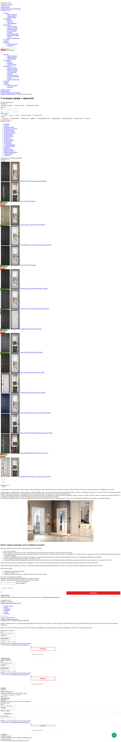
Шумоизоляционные (10, 152)
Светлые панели (9, 146)
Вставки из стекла (9, 133)
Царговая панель (9, 150)
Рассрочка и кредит (12, 33)
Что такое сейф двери (13, 38)
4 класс (17, 115)
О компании (7, 19)
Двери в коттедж (12, 16)
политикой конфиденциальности (50, 597)
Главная (3, 94)
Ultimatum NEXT (67, 118)
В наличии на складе (10, 128)
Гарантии (10, 32)
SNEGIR (6, 124)
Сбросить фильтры (6, 120)
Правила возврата (12, 29)
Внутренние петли (9, 131)
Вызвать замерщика (15, 8)
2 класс (5, 115)
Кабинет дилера (16, 603)
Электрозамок (8, 153)
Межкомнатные (11, 17)
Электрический (37, 115)
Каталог (6, 13)
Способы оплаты (12, 26)
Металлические (9, 140)
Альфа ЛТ (5, 118)
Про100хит (8, 142)
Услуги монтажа (11, 30)
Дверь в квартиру (8, 105)
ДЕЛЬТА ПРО (15, 118)
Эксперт (87, 118)
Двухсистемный (26, 115)
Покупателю (7, 25)
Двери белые (8, 134)
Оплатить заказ (5, 698)
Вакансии (10, 22)
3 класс (11, 115)
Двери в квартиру (12, 14)
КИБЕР (33, 118)
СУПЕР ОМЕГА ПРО (43, 118)
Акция (6, 125)
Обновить (93, 593)
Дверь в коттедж (20, 105)
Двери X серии (78, 118)
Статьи (9, 36)
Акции (6, 41)
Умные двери (8, 149)
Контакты (6, 42)
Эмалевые (7, 155)
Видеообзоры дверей (13, 35)
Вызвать (3, 688)
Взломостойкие (9, 130)
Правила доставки (12, 28)
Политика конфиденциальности (10, 619)
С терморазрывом (9, 145)
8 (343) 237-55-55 (5, 5)
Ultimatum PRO (56, 118)
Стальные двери (10, 94)
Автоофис (7, 39)
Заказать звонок (5, 595)
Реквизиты (10, 45)
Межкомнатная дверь (33, 105)
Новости (9, 20)
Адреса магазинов (12, 44)
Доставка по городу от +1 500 (11, 695)
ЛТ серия (7, 137)
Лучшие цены (8, 139)
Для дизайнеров (11, 23)
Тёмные (7, 147)
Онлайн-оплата (5, 8)
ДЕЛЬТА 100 (24, 118)
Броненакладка (9, 127)
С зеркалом (8, 143)
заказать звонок (5, 7)
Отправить (4, 734)
